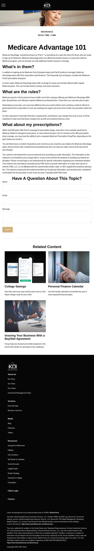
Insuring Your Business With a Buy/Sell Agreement (25, 337)
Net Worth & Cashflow (16, 459)
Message (6, 209)
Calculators (12, 482)
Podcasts (11, 428)
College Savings (15, 286)
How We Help (13, 406)
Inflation (11, 450)
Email (4, 195)
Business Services (15, 410)
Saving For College (15, 478)
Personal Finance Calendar (65, 286)
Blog (9, 423)
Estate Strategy (13, 473)
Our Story (11, 379)
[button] (12, 374)
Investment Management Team (19, 393)
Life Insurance (13, 455)
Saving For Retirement (16, 446)
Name (4, 182)
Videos (10, 433)
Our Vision (12, 388)
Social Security (13, 464)
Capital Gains (13, 469)
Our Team (11, 384)
